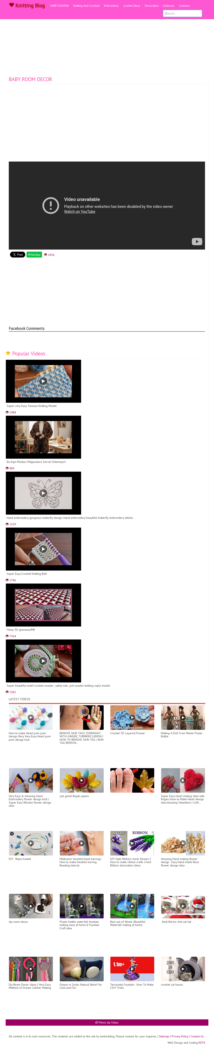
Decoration (151, 6)
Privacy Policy (180, 1036)
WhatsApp (34, 254)
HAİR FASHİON (59, 6)
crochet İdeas (131, 6)
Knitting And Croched (86, 6)
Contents (184, 6)
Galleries (168, 6)
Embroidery (111, 6)
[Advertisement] (107, 45)
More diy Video (108, 1022)
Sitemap (164, 1036)
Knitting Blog (29, 5)
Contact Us (197, 1036)
